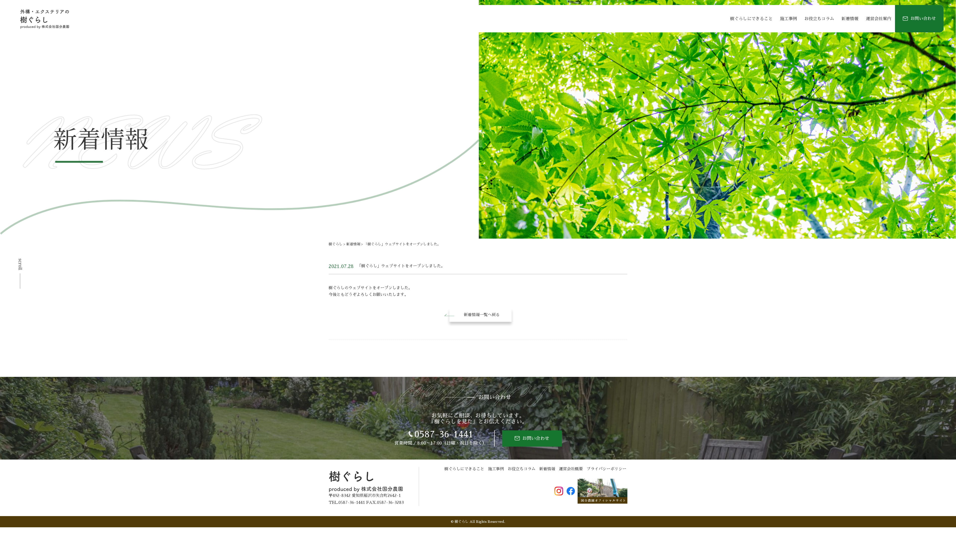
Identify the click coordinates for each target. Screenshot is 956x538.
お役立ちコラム (819, 19)
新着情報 (849, 19)
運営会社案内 (878, 19)
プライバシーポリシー (606, 469)
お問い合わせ (923, 18)
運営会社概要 (571, 469)
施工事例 (788, 19)
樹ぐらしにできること (751, 19)
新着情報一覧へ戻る (482, 315)
